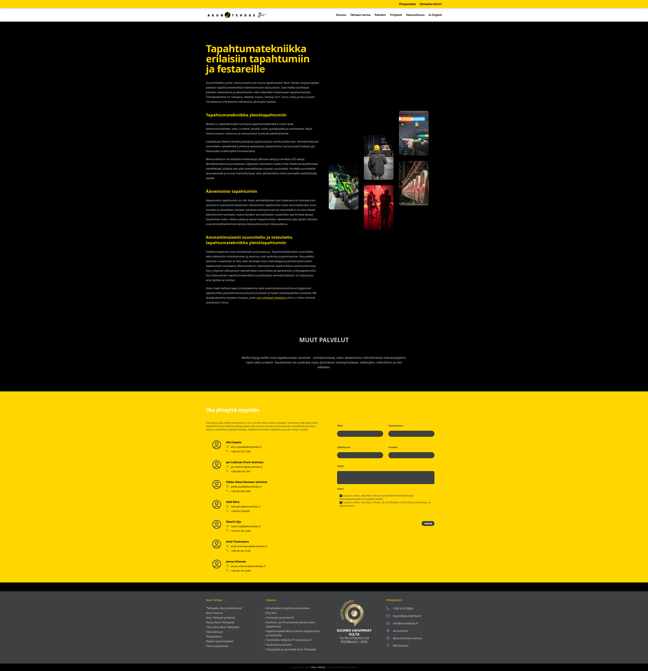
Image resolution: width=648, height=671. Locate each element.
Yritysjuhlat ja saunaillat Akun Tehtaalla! (291, 649)
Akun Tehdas (318, 667)
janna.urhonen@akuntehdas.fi (248, 566)
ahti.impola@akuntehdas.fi (246, 447)
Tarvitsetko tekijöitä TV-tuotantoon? (289, 640)
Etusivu (341, 15)
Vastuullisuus (415, 15)
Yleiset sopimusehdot (219, 641)
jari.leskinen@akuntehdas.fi (246, 466)
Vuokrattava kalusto (279, 645)
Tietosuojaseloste (217, 646)
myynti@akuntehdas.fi (407, 616)
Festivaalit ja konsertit (280, 617)
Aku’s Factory (214, 613)
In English (435, 15)
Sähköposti (343, 447)
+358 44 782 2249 (240, 530)
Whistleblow (401, 646)
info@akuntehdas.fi (405, 623)
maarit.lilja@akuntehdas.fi (246, 526)
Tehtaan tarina (360, 15)
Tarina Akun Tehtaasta (220, 622)
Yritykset (396, 15)
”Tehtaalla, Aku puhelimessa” (224, 608)
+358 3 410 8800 (403, 608)
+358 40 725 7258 (240, 451)
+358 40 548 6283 (240, 491)
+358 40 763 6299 (240, 570)
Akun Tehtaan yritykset (220, 617)
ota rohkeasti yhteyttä (270, 298)
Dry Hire (271, 613)
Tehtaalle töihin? (430, 4)
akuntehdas (400, 631)
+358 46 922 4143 (240, 550)
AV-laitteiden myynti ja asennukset (288, 608)
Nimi (340, 425)
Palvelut (380, 15)
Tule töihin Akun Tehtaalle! (222, 627)
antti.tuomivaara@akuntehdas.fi (249, 546)
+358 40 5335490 (240, 511)
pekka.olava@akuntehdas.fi (246, 486)
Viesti (340, 466)
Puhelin (392, 447)
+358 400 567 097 (240, 471)
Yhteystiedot (407, 4)
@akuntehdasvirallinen (407, 638)
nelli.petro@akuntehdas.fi (245, 506)
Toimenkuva (395, 425)
